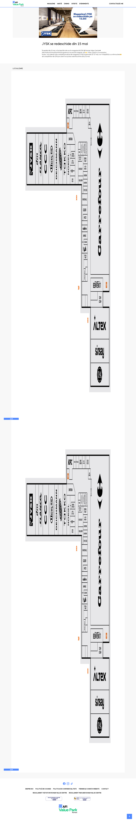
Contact (105, 789)
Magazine (51, 4)
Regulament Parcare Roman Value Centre (85, 793)
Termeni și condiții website (89, 789)
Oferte (74, 4)
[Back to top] (129, 816)
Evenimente (84, 4)
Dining (66, 4)
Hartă (59, 4)
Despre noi (29, 789)
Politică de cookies (43, 789)
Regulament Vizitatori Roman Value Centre (50, 793)
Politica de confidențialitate (65, 789)
